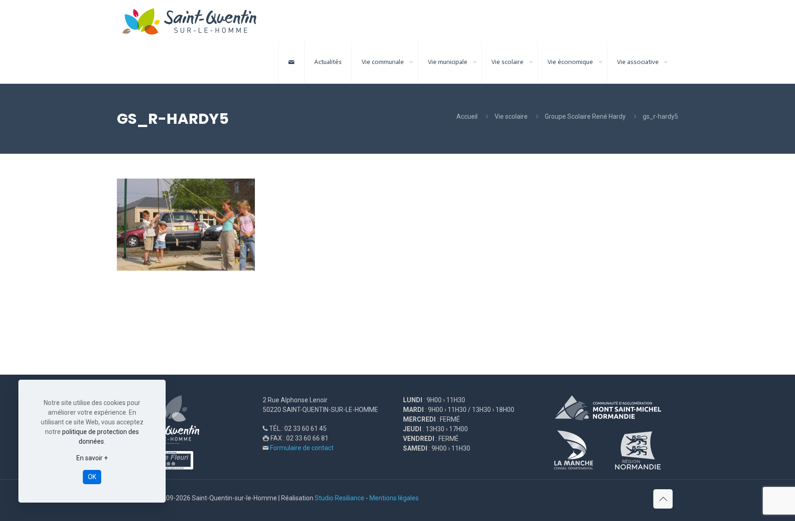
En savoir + (92, 458)
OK (92, 476)
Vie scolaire (511, 116)
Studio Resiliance (339, 498)
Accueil (467, 116)
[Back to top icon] (663, 499)
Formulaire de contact (302, 448)
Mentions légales (394, 498)
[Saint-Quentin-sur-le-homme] (195, 20)
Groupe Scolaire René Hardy (585, 116)
